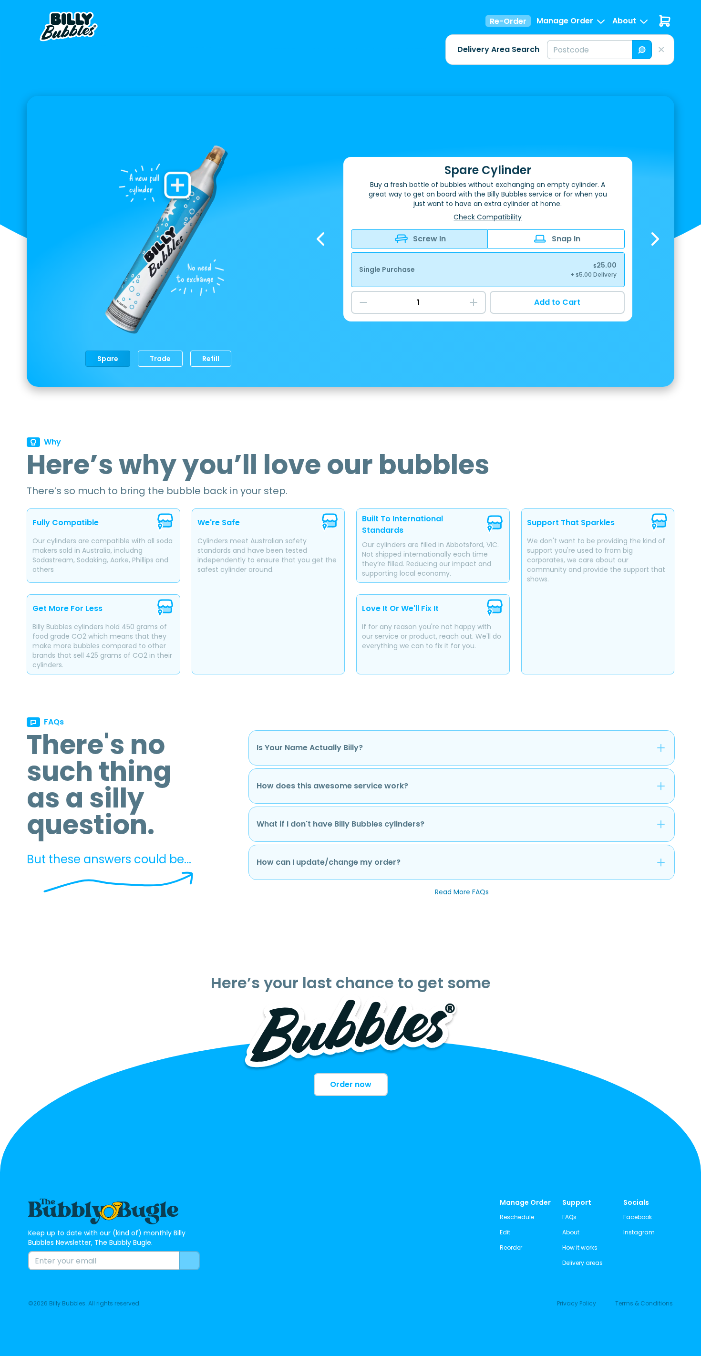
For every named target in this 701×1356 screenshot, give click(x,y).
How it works (580, 1247)
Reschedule (517, 1217)
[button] (571, 21)
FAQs (569, 1217)
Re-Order (508, 21)
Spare (107, 358)
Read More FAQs (462, 892)
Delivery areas (582, 1263)
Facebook (637, 1217)
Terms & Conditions (644, 1303)
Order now (350, 1084)
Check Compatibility (488, 217)
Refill (210, 358)
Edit (505, 1232)
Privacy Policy (576, 1303)
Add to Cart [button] (557, 302)
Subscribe (190, 1260)
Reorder (511, 1247)
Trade (160, 358)
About (570, 1232)
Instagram (639, 1232)
